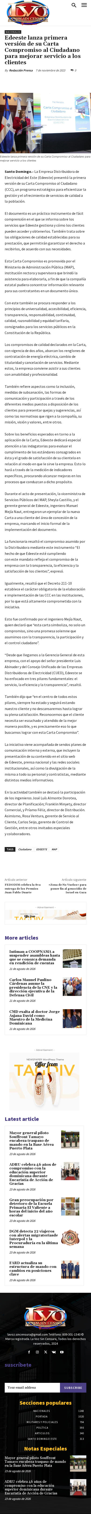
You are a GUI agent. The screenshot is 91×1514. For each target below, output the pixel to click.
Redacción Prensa (21, 70)
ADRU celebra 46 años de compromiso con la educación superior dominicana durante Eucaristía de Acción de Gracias (32, 1174)
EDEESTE (41, 849)
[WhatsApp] (56, 81)
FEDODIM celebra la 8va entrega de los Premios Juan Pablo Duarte (23, 888)
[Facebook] (24, 81)
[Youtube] (62, 1352)
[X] (34, 81)
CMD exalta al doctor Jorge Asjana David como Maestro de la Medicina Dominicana (34, 1018)
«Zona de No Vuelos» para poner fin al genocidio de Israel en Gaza (67, 888)
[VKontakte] (54, 1352)
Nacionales (13, 31)
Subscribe (73, 1388)
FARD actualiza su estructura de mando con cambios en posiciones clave (32, 1269)
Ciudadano (25, 849)
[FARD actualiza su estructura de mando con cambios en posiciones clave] (70, 1269)
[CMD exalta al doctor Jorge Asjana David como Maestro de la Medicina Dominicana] (72, 1018)
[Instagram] (37, 1352)
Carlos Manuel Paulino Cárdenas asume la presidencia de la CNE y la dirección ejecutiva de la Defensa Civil (33, 988)
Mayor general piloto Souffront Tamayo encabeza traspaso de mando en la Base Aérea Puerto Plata (31, 1141)
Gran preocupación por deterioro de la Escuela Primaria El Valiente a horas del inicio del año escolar (31, 1208)
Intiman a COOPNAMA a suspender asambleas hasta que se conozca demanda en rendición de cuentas (34, 958)
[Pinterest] (45, 81)
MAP (54, 849)
